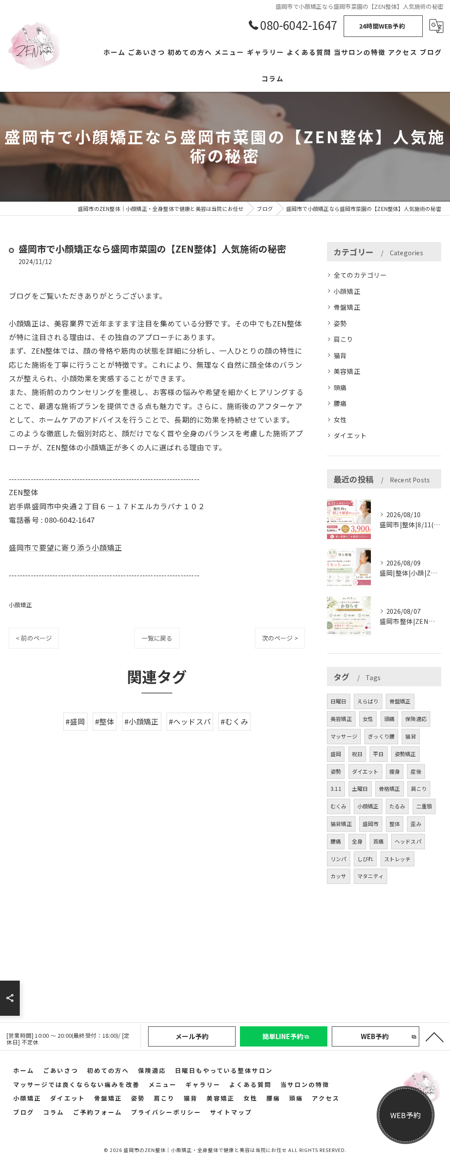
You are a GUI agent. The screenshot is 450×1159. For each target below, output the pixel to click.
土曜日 (360, 788)
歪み (415, 823)
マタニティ (370, 876)
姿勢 (340, 323)
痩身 (394, 771)
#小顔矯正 (141, 721)
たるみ (397, 806)
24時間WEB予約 (382, 26)
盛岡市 (371, 823)
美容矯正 (347, 371)
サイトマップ (231, 1112)
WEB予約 (405, 1115)
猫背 (340, 355)
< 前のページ (34, 638)
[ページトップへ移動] (434, 1036)
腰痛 (340, 403)
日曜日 (338, 701)
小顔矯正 (20, 605)
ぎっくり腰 (381, 736)
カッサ (338, 876)
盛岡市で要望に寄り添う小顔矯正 (65, 547)
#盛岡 (75, 721)
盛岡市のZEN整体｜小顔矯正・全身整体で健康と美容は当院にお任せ (205, 1149)
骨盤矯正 (347, 306)
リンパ (338, 858)
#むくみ (234, 721)
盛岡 (335, 753)
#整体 (105, 721)
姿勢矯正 (405, 753)
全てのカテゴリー (360, 274)
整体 (394, 823)
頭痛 (340, 387)
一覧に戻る (157, 638)
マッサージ (343, 736)
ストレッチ (397, 858)
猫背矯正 (341, 823)
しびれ (365, 858)
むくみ (338, 806)
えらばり (368, 701)
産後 (415, 771)
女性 (340, 419)
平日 (378, 753)
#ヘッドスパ (190, 721)
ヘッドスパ (408, 841)
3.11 (335, 788)
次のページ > (280, 638)
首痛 (378, 841)
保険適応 (416, 718)
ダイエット (350, 435)
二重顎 (424, 806)
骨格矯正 (389, 788)
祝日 (357, 753)
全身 (357, 841)
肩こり (344, 339)
